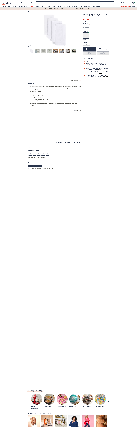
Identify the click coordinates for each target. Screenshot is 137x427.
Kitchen (80, 6)
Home (68, 6)
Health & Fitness (96, 6)
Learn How (105, 76)
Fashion (43, 6)
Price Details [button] (86, 24)
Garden (38, 6)
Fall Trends (14, 6)
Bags (64, 6)
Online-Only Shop (23, 6)
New (9, 6)
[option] (68, 9)
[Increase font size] (79, 80)
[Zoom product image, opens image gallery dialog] (29, 46)
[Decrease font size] (80, 80)
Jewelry (54, 6)
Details (100, 69)
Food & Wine (87, 6)
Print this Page (78, 110)
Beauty (48, 6)
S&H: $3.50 (85, 23)
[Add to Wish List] (107, 15)
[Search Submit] (113, 3)
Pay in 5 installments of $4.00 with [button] (94, 61)
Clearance (32, 6)
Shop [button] (16, 2)
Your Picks (4, 6)
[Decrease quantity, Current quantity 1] (84, 45)
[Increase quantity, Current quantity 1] (89, 45)
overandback (86, 17)
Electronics (74, 6)
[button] (122, 2)
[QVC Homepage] (28, 12)
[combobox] (73, 3)
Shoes (59, 6)
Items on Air (30, 2)
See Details (94, 65)
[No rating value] (86, 27)
